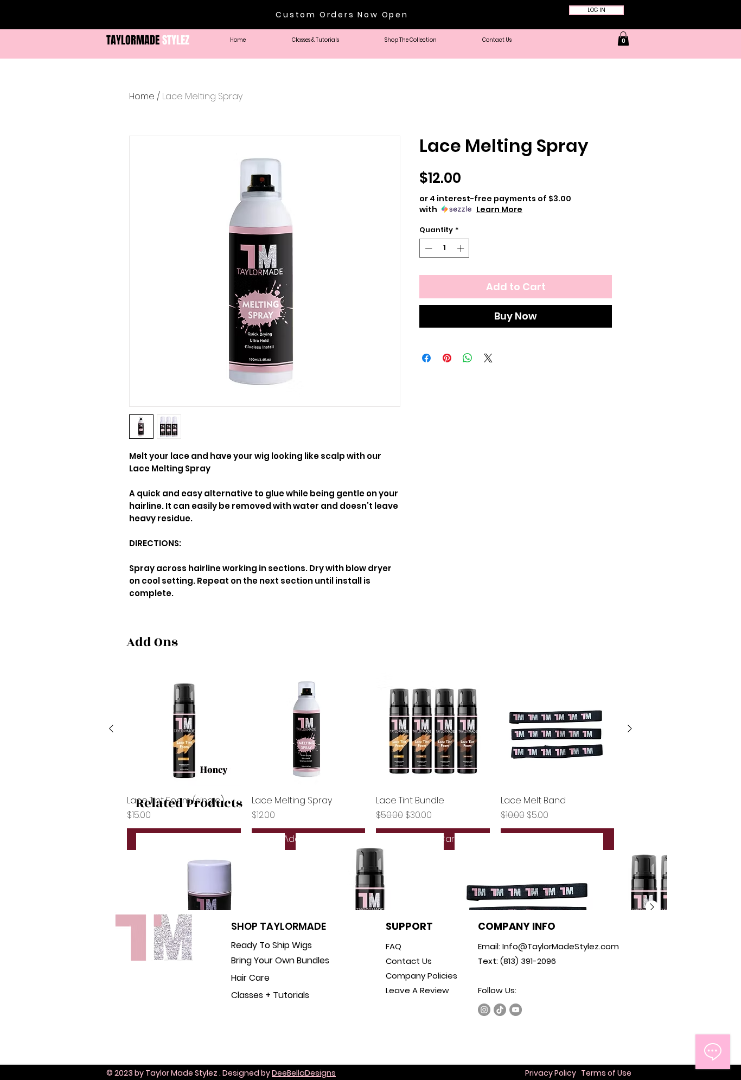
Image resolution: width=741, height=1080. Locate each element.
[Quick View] (184, 729)
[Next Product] (629, 728)
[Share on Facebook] (426, 358)
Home (142, 96)
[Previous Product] (111, 728)
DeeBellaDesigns (304, 1073)
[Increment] (461, 248)
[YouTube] (515, 1010)
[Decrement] (427, 248)
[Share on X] (488, 358)
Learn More (499, 209)
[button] (410, 40)
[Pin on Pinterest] (446, 358)
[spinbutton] (444, 248)
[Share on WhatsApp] (467, 358)
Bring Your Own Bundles (280, 960)
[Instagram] (484, 1010)
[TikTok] (500, 1010)
